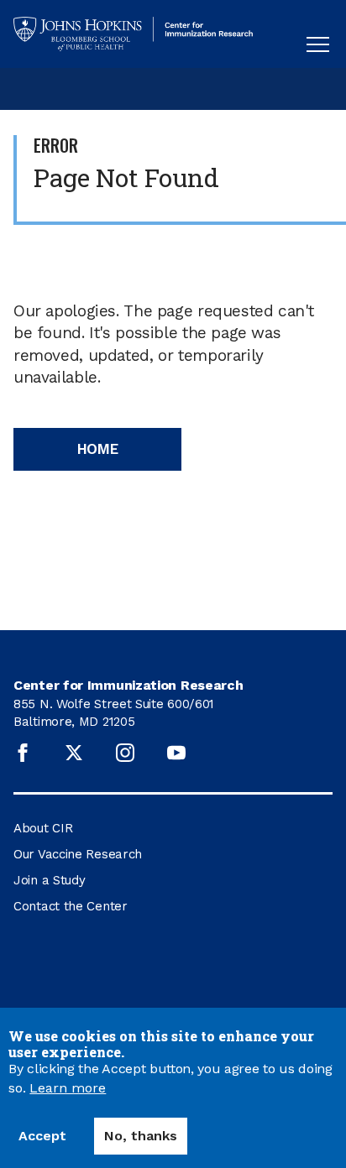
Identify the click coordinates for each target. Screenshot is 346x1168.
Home (97, 449)
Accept (42, 1136)
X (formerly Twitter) (74, 752)
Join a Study (49, 880)
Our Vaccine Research (77, 854)
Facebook (22, 752)
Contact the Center (70, 906)
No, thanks (140, 1136)
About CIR (42, 828)
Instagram (125, 752)
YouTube (176, 752)
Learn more (67, 1088)
